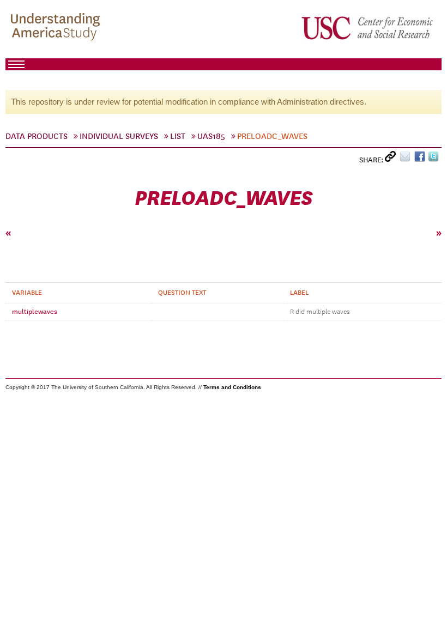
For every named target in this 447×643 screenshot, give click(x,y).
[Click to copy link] (392, 159)
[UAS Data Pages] (57, 28)
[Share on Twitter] (435, 159)
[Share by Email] (407, 159)
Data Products (36, 136)
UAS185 (211, 136)
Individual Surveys (119, 136)
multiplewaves (34, 311)
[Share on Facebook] (421, 159)
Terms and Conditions (232, 387)
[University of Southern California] (368, 28)
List (177, 136)
